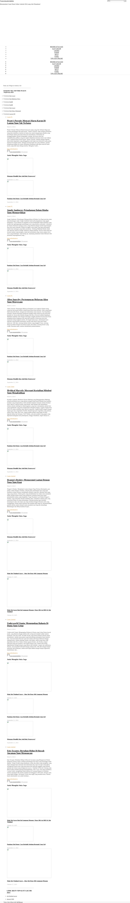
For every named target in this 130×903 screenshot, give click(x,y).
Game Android (11, 476)
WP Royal (19, 902)
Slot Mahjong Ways (14, 99)
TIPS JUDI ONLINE (56, 58)
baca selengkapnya (12, 149)
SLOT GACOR (56, 49)
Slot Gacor (12, 96)
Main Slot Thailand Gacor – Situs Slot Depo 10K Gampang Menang (27, 573)
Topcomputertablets (7, 1)
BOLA (56, 55)
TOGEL (56, 56)
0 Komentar (24, 152)
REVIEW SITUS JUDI (56, 47)
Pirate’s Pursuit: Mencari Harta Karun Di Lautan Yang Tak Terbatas (26, 122)
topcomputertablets (15, 152)
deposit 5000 (10, 899)
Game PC (10, 117)
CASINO (56, 51)
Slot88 (11, 102)
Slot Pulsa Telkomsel (15, 111)
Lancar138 (12, 114)
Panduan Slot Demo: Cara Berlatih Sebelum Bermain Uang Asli (26, 198)
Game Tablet (10, 386)
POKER (56, 53)
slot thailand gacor (12, 896)
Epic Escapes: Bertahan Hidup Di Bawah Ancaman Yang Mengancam (25, 752)
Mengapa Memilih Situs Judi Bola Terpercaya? (21, 176)
